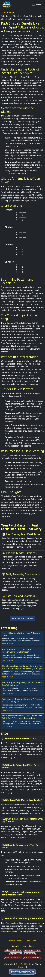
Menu (38, 4)
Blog (11, 12)
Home (3, 12)
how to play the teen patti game (13, 957)
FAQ (34, 940)
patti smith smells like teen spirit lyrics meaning (13, 950)
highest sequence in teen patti (32, 950)
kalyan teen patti (29, 954)
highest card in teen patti (32, 957)
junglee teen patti (16, 954)
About (19, 940)
